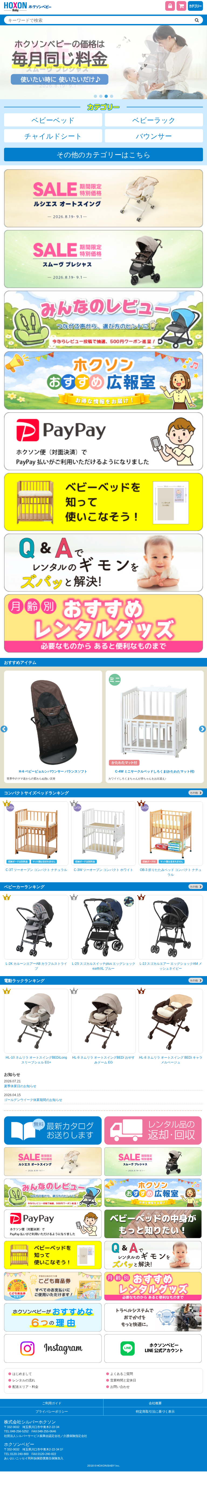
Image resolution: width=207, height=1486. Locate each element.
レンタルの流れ (23, 1380)
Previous (3, 727)
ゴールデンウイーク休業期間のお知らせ (33, 1099)
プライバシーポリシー (52, 1411)
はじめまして (22, 1373)
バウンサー (154, 136)
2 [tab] (101, 96)
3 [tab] (106, 96)
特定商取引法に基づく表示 (155, 1411)
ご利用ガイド (51, 1403)
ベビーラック (154, 120)
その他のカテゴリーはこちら (104, 154)
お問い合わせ (120, 1386)
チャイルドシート (53, 136)
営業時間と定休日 (123, 1380)
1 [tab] (95, 96)
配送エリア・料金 (25, 1386)
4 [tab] (111, 96)
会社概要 (155, 1403)
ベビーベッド (53, 120)
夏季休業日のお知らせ (20, 1085)
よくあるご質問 (121, 1373)
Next (201, 727)
